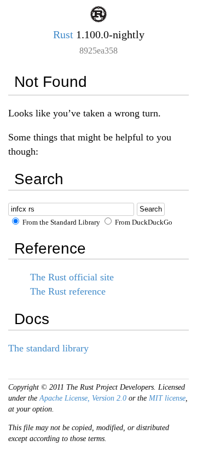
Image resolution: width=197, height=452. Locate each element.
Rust (63, 34)
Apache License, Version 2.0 (82, 398)
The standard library (48, 348)
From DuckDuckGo (142, 222)
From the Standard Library (60, 222)
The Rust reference (68, 291)
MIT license (167, 398)
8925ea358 (98, 50)
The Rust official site (72, 277)
